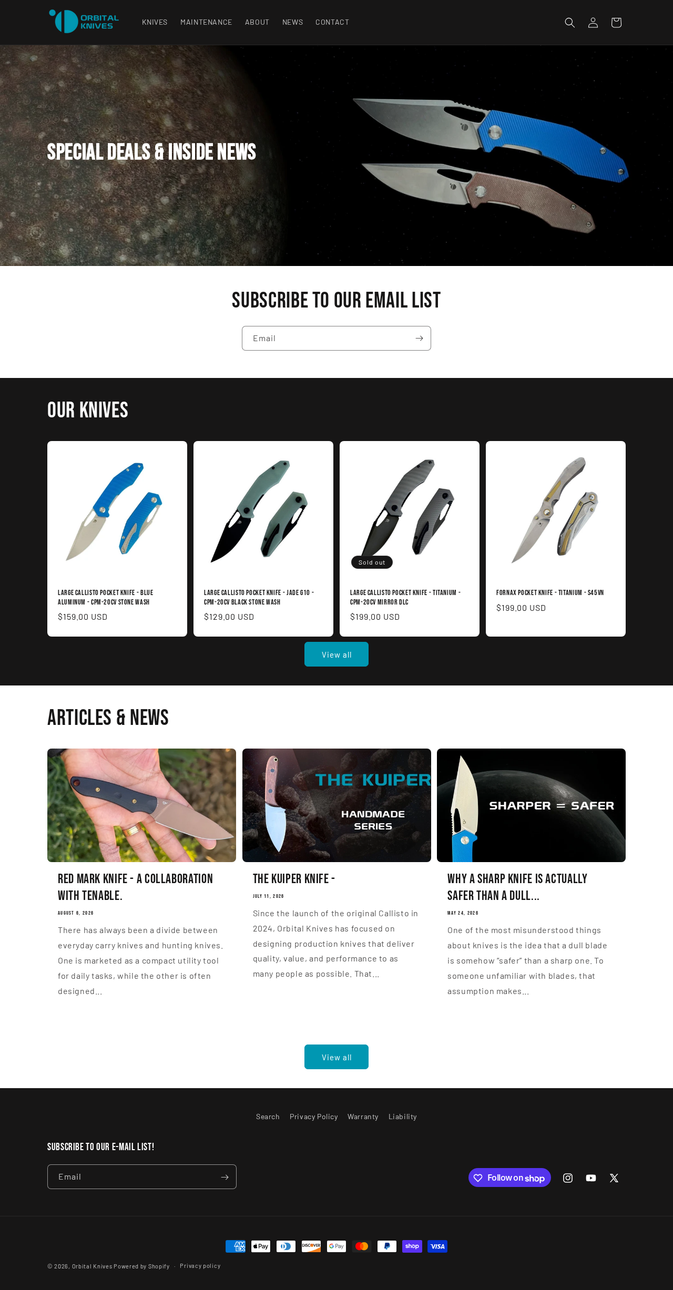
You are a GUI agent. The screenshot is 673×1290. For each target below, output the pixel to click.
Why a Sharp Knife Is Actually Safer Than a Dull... (517, 888)
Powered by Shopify (142, 1266)
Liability (403, 1116)
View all (337, 654)
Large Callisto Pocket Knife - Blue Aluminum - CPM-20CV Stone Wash (105, 598)
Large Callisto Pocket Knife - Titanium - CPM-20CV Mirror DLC (405, 598)
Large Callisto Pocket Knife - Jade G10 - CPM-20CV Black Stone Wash (259, 598)
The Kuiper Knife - (294, 880)
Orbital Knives (92, 1266)
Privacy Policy (314, 1116)
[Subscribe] (419, 338)
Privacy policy (200, 1265)
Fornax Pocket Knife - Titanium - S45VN (550, 593)
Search (268, 1116)
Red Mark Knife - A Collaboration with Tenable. (135, 888)
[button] (570, 22)
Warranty (363, 1116)
